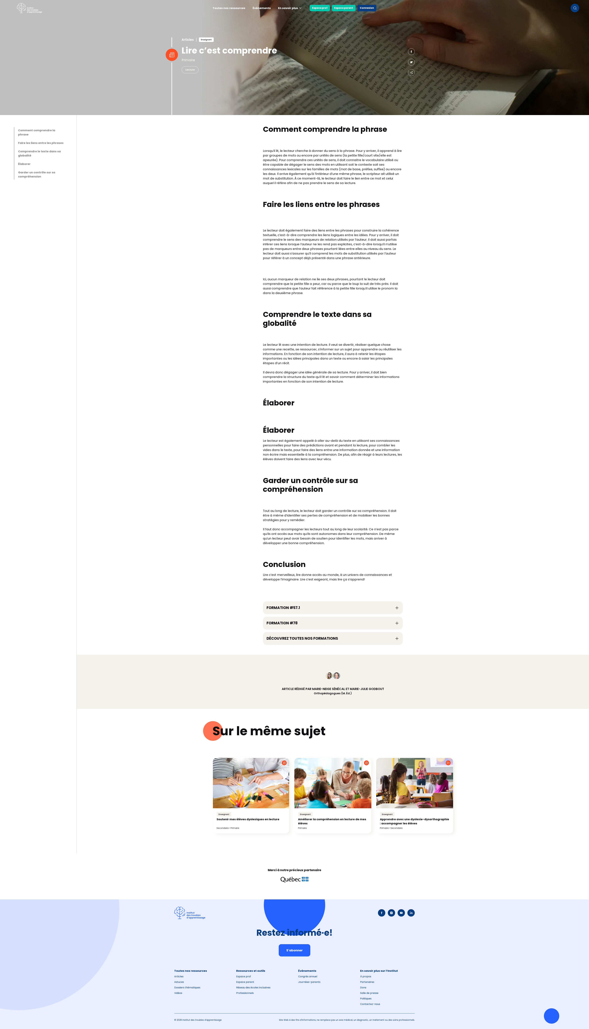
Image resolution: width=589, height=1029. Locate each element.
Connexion (367, 8)
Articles (178, 976)
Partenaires (367, 982)
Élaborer (24, 164)
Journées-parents (309, 982)
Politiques (365, 998)
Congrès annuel (307, 976)
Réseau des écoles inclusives (253, 987)
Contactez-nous (370, 1004)
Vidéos (178, 993)
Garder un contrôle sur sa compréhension (36, 174)
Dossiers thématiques (187, 987)
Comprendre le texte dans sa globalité (39, 153)
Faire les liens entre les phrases (41, 143)
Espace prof (319, 8)
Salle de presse (369, 993)
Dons (363, 987)
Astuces (179, 982)
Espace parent (343, 8)
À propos (365, 976)
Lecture (190, 69)
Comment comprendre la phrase (36, 132)
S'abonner (294, 950)
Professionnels (245, 993)
